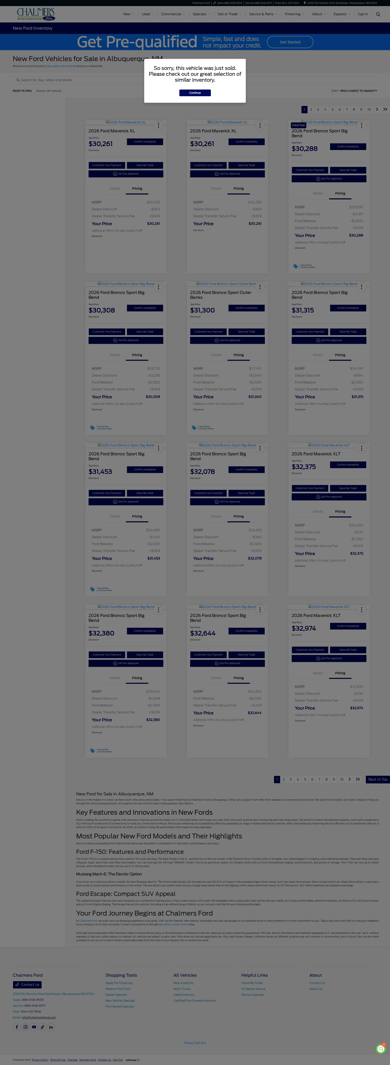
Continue (195, 92)
